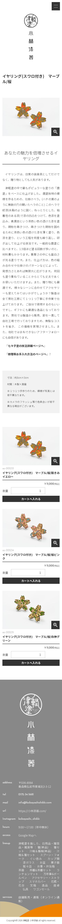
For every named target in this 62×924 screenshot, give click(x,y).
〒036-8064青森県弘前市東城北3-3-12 (34, 785)
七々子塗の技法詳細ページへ (26, 346)
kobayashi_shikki (29, 819)
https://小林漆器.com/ (32, 811)
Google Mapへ (27, 835)
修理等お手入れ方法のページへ (27, 354)
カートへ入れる (31, 499)
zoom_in (55, 132)
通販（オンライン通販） (38, 899)
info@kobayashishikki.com (34, 802)
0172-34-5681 (26, 794)
